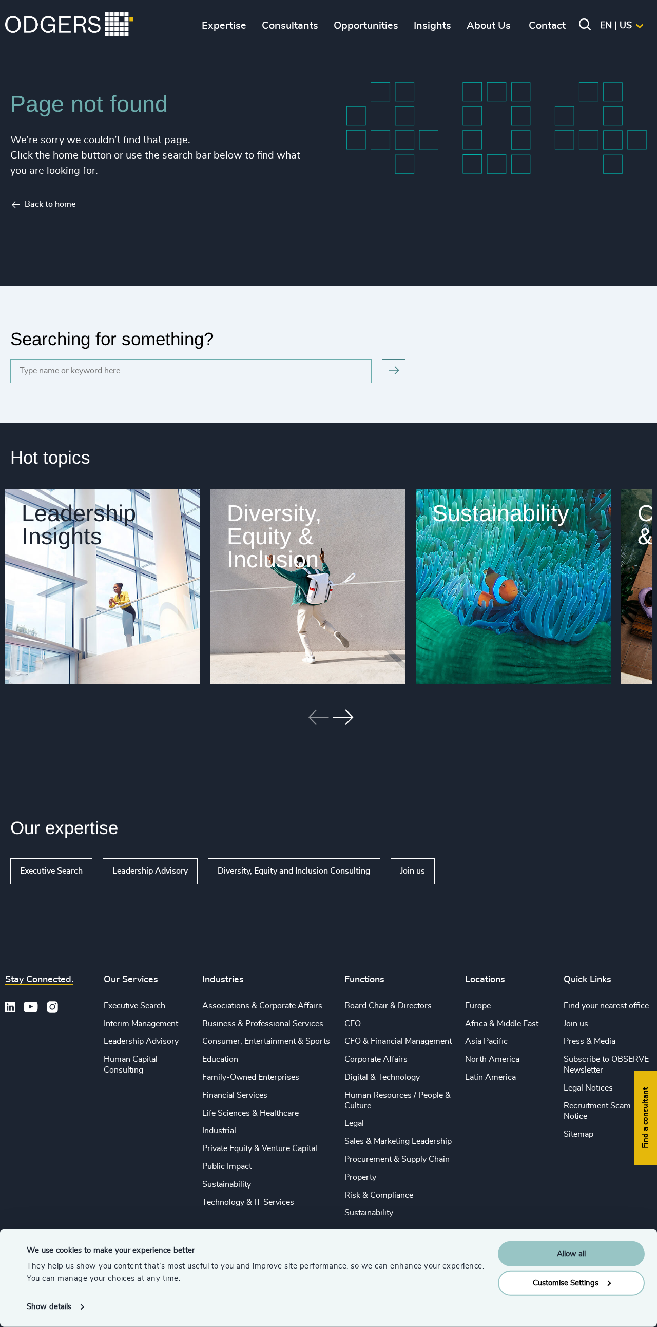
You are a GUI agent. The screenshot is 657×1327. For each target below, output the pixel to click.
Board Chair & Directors (388, 1006)
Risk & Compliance (378, 1195)
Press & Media (589, 1041)
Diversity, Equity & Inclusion (274, 536)
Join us (412, 871)
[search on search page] (393, 371)
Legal (354, 1123)
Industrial (219, 1130)
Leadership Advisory (150, 871)
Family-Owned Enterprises (250, 1077)
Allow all (571, 1254)
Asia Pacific (486, 1041)
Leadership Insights (79, 524)
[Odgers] (69, 25)
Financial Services (234, 1095)
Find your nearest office (606, 1006)
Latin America (490, 1077)
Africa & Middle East (501, 1024)
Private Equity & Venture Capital (259, 1148)
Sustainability (500, 513)
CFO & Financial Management (398, 1041)
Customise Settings (565, 1282)
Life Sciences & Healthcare (250, 1113)
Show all (464, 871)
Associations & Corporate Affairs (262, 1006)
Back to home (50, 204)
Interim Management (141, 1024)
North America (492, 1059)
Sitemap (578, 1134)
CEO (352, 1024)
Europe (478, 1006)
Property (360, 1177)
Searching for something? (112, 339)
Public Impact (227, 1166)
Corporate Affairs (376, 1059)
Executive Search (51, 871)
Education (220, 1059)
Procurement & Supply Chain (397, 1159)
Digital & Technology (382, 1077)
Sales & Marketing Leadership (398, 1141)
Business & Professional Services (262, 1024)
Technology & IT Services (248, 1202)
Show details (49, 1307)
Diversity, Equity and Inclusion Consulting (294, 871)
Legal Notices (588, 1088)
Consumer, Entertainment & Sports (266, 1041)
